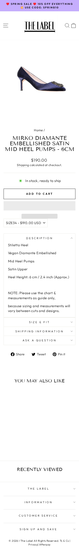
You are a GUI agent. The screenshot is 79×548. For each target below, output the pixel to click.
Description (39, 238)
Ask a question (40, 340)
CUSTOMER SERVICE (38, 515)
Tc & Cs (64, 540)
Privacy (33, 544)
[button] (39, 205)
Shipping (23, 165)
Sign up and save (38, 529)
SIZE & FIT (39, 322)
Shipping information (39, 331)
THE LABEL (38, 488)
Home (38, 130)
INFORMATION (38, 502)
